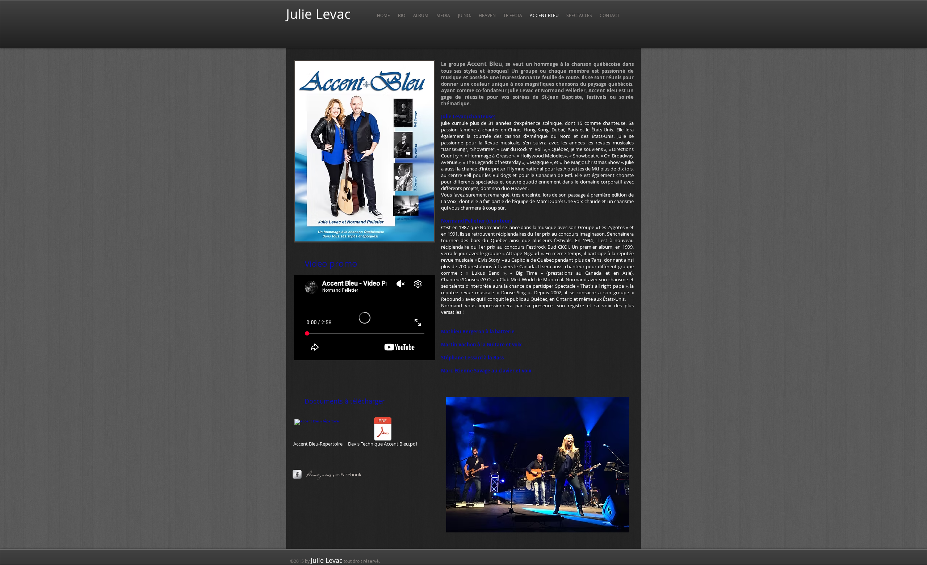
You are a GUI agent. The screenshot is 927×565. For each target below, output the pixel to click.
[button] (443, 15)
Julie (299, 14)
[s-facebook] (297, 474)
